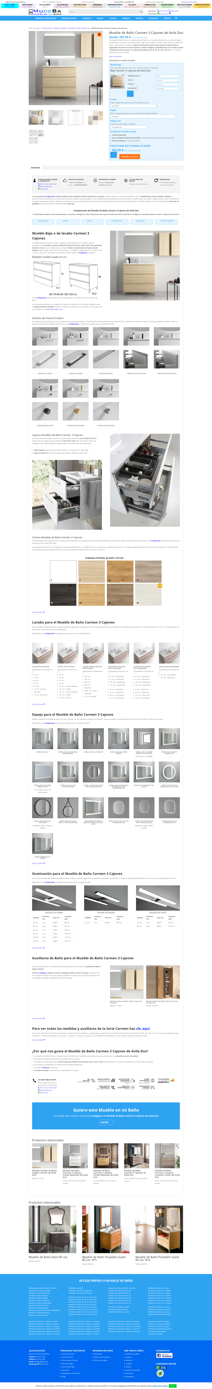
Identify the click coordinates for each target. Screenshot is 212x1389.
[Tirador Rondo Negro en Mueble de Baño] (45, 397)
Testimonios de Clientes (71, 1373)
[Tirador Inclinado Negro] (136, 368)
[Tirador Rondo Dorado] (76, 420)
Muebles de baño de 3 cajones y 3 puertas (84, 1326)
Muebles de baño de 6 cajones (159, 1300)
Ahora (105, 1122)
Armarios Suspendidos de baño (159, 1329)
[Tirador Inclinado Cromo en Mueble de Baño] (167, 345)
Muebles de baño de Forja (38, 1315)
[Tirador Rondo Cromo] (106, 420)
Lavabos (112, 18)
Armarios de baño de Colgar (158, 1326)
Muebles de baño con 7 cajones (160, 1303)
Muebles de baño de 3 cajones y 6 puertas (84, 1331)
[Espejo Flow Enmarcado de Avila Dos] (144, 818)
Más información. (115, 56)
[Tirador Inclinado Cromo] (167, 368)
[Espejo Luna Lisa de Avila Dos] (42, 748)
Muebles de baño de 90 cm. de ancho (82, 1307)
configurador (50, 196)
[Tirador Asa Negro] (76, 368)
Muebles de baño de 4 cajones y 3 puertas (124, 1324)
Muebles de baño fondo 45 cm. (119, 1295)
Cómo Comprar (67, 1357)
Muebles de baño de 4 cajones (159, 1295)
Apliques (126, 18)
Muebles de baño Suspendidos (40, 1303)
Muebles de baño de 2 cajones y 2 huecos (44, 1334)
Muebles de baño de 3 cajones (159, 1293)
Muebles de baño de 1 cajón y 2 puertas (43, 1324)
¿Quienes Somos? (68, 1354)
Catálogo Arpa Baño (76, 1288)
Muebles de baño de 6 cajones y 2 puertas (124, 1329)
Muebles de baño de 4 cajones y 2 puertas (124, 1321)
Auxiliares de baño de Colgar (158, 1321)
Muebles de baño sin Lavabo (119, 1312)
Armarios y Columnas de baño (159, 1324)
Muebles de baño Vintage (38, 1298)
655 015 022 (53, 184)
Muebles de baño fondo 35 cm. (119, 1291)
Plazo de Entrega (68, 1367)
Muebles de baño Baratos (38, 1308)
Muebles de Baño (60, 28)
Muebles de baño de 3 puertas (159, 1312)
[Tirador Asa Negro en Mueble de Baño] (76, 345)
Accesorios (153, 18)
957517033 (164, 11)
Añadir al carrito (129, 156)
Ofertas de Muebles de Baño (119, 1307)
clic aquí (143, 1028)
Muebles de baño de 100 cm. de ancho (83, 1309)
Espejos (100, 18)
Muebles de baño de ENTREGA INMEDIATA (44, 1310)
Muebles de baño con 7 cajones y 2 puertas (124, 1331)
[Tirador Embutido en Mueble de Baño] (106, 345)
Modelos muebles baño (46, 18)
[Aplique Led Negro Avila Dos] (106, 910)
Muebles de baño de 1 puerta (159, 1307)
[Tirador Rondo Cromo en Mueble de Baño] (106, 397)
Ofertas (167, 18)
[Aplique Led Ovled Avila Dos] (158, 910)
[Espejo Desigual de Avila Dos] (169, 818)
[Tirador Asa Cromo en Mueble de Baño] (45, 345)
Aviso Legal (98, 1354)
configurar (46, 1067)
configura (42, 973)
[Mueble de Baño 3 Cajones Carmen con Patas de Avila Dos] (145, 300)
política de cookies (160, 1386)
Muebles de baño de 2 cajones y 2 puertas (44, 1329)
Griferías (139, 18)
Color (130, 80)
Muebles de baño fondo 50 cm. (119, 1298)
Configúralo (82, 253)
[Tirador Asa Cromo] (45, 368)
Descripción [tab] (35, 168)
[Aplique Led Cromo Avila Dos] (54, 910)
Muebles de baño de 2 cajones (159, 1291)
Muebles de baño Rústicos (38, 1295)
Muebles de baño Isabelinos (39, 1300)
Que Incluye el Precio (70, 1360)
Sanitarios (129, 1373)
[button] (99, 35)
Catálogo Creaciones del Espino (80, 1293)
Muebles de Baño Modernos (78, 28)
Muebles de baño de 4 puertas (159, 1314)
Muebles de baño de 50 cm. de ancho (82, 1297)
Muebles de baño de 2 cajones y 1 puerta (44, 1326)
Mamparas (130, 1376)
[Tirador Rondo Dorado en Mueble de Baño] (76, 397)
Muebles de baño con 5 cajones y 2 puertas (124, 1326)
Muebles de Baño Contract (118, 1309)
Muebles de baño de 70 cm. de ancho (82, 1302)
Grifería (128, 1367)
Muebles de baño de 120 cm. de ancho (83, 1312)
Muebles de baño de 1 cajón (158, 1288)
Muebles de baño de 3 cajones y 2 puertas (84, 1324)
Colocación (132, 88)
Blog (63, 1376)
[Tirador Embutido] (106, 368)
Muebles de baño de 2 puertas (159, 1309)
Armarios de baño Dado (157, 1331)
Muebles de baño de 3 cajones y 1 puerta (84, 1321)
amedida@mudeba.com (53, 309)
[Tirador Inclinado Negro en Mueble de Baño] (136, 345)
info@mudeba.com (46, 186)
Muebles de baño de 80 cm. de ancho (82, 1304)
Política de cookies (100, 1360)
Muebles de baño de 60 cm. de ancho (82, 1299)
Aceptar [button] (172, 1386)
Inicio (38, 28)
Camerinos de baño (155, 1334)
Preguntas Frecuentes (189, 2)
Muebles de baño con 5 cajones (160, 1298)
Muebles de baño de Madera (39, 1313)
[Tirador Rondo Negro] (45, 420)
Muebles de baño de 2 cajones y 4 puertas (44, 1331)
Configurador (41, 298)
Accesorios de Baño (133, 1370)
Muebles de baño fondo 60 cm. (119, 1303)
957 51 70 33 (44, 184)
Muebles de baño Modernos (39, 1293)
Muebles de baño (69, 18)
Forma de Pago (67, 1364)
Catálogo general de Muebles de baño (43, 1288)
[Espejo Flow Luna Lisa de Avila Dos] (118, 818)
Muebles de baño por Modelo (40, 1291)
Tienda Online (47, 28)
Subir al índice (38, 612)
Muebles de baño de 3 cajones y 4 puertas (84, 1329)
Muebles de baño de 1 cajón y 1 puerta (43, 1321)
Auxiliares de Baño (133, 1354)
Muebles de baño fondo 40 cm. (119, 1293)
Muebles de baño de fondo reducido (121, 1288)
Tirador (131, 84)
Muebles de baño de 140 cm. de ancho (83, 1314)
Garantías (65, 1370)
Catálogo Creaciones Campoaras (80, 1291)
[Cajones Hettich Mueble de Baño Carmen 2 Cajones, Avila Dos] (67, 529)
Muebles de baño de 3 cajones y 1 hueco (84, 1334)
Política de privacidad (102, 1357)
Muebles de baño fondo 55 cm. (119, 1300)
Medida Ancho (134, 76)
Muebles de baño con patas (39, 1305)
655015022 (175, 11)
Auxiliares (86, 18)
